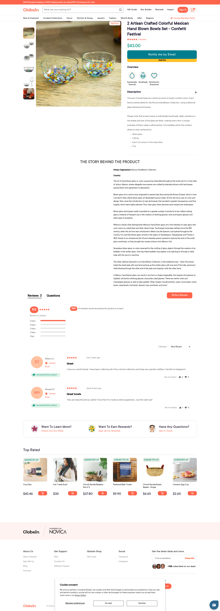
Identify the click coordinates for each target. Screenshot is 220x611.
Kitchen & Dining (85, 18)
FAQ (56, 557)
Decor (69, 18)
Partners (27, 571)
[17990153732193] (42, 493)
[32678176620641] (72, 493)
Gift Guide (132, 10)
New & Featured (31, 18)
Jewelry (101, 18)
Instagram (123, 561)
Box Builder (146, 10)
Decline (142, 603)
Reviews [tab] (35, 296)
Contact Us (59, 561)
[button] (136, 39)
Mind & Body (127, 18)
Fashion (112, 18)
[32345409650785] (132, 493)
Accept (108, 603)
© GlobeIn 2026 (53, 606)
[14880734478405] (102, 493)
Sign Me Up (28, 561)
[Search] (120, 10)
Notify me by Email (162, 54)
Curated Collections (52, 18)
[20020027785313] (162, 493)
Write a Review (180, 295)
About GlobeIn (30, 557)
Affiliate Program (62, 566)
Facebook (123, 557)
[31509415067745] (192, 493)
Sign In (182, 10)
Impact (170, 10)
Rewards (159, 10)
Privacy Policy (80, 595)
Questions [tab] (53, 296)
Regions (150, 18)
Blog (25, 566)
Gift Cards (91, 557)
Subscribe (189, 558)
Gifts (139, 18)
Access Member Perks (184, 18)
